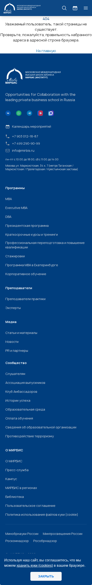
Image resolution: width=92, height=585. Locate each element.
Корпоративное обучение (25, 274)
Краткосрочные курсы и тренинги (31, 234)
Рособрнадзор (45, 541)
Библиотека (14, 497)
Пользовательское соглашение (30, 505)
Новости (12, 342)
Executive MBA (16, 208)
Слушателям (15, 374)
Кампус (11, 479)
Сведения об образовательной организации (40, 427)
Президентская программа (27, 225)
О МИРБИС (13, 461)
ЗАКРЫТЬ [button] (46, 576)
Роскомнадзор (17, 541)
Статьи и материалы (21, 333)
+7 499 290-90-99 (26, 143)
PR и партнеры (16, 350)
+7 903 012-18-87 (25, 136)
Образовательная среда (25, 409)
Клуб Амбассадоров (21, 391)
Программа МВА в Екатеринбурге (31, 265)
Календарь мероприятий (31, 126)
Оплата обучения (19, 418)
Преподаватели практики (25, 299)
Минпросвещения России (62, 534)
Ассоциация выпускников (25, 382)
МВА (8, 199)
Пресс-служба (17, 470)
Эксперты (13, 308)
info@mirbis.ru (23, 150)
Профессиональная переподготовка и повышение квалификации (45, 245)
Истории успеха (17, 400)
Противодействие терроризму (29, 436)
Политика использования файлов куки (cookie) (41, 514)
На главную (46, 50)
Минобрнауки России (21, 534)
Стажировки (15, 256)
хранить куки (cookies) (35, 565)
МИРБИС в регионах (21, 488)
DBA (8, 217)
